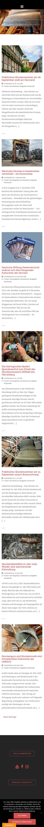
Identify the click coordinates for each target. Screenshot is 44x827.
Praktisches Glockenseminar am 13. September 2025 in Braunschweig (21, 473)
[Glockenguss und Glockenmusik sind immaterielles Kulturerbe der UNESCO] (22, 637)
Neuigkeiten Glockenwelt (27, 86)
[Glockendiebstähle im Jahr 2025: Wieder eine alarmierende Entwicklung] (22, 546)
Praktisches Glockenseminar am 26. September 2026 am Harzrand (21, 78)
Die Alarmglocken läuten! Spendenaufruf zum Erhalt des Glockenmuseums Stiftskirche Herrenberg (18, 370)
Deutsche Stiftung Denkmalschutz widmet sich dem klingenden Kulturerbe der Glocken (20, 270)
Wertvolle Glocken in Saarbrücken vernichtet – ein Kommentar (20, 172)
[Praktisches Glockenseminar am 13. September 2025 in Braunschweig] (22, 451)
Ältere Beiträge (9, 717)
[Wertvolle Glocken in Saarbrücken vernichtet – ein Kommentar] (22, 152)
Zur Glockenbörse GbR (22, 753)
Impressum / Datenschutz (22, 782)
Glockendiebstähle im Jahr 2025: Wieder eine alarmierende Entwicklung (19, 567)
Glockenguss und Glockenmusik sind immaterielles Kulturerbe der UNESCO (22, 659)
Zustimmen (22, 815)
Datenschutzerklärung (22, 822)
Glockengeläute (15, 180)
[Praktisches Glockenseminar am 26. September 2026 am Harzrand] (22, 58)
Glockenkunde (14, 86)
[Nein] (41, 813)
